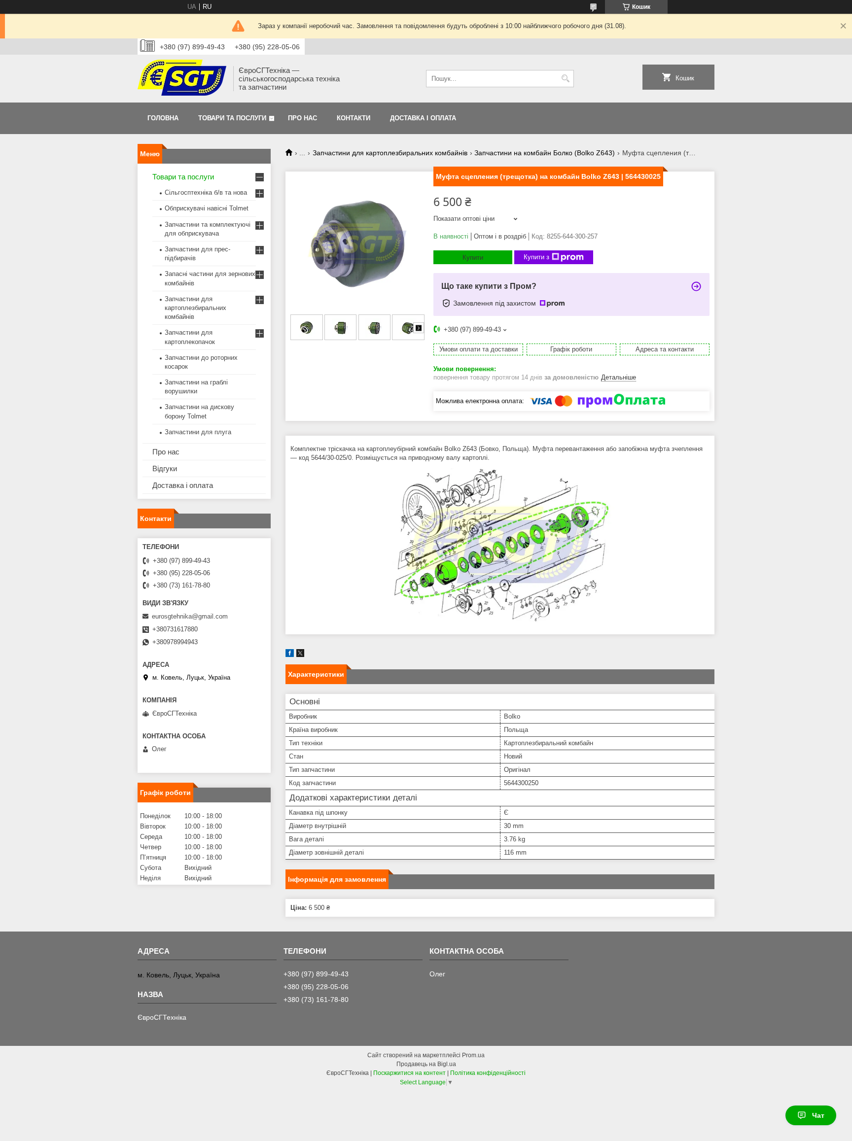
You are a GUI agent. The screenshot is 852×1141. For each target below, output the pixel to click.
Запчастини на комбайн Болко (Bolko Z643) (544, 153)
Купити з (536, 257)
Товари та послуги (232, 118)
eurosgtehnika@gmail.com (190, 616)
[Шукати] (565, 78)
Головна (162, 118)
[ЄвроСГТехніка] (182, 79)
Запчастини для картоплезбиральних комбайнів (390, 153)
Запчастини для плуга (198, 432)
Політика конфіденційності (488, 1073)
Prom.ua (473, 1055)
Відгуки (164, 468)
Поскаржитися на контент (409, 1073)
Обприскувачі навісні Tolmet (206, 208)
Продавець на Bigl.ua (426, 1064)
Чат (818, 1115)
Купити (472, 257)
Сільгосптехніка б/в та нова (206, 192)
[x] (300, 654)
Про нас (302, 118)
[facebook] (289, 654)
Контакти (353, 118)
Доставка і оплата (423, 118)
